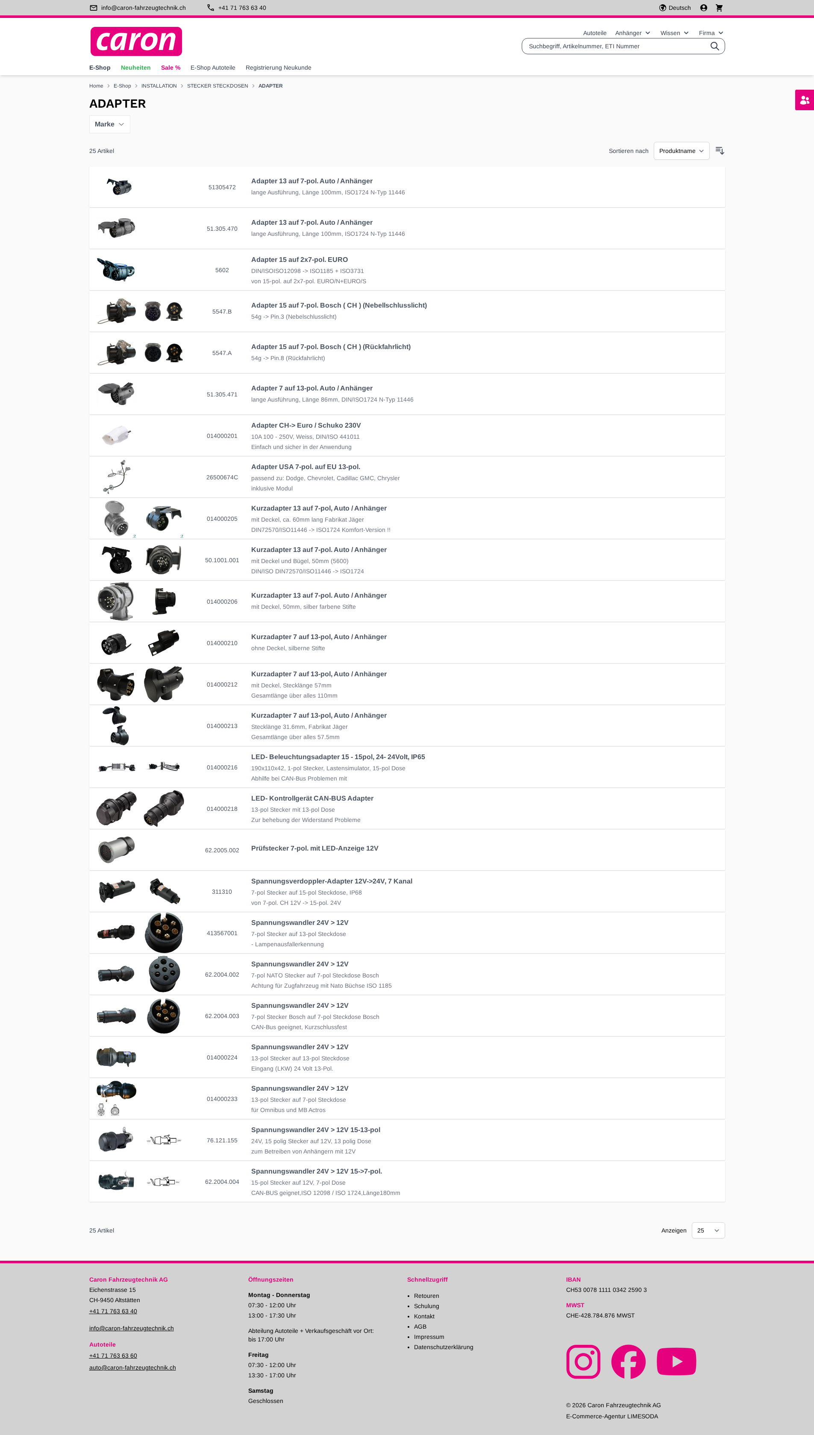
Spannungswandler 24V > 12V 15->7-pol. (316, 1171)
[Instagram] (583, 1361)
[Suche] (715, 46)
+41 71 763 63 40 (113, 1311)
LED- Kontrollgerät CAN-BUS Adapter (312, 798)
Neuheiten (136, 67)
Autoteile (595, 32)
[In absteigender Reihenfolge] (720, 151)
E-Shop (100, 67)
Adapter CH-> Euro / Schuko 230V (306, 425)
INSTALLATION (159, 86)
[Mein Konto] (704, 7)
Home (96, 86)
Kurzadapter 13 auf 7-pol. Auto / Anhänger (319, 549)
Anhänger (628, 32)
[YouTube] (676, 1361)
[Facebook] (628, 1361)
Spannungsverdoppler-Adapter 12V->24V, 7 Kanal (331, 881)
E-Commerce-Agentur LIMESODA (612, 1416)
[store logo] (136, 41)
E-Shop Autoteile (213, 67)
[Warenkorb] (719, 7)
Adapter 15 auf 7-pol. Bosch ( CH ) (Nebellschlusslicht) (339, 305)
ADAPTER (271, 86)
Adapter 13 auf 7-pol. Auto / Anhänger (312, 181)
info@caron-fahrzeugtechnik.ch (131, 1328)
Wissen (670, 32)
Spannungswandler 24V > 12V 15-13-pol (315, 1129)
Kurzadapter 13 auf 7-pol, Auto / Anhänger (319, 508)
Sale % (170, 67)
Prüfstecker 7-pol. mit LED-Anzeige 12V (315, 848)
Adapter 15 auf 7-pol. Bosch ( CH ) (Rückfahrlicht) (331, 346)
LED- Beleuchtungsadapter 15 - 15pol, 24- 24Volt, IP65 (338, 756)
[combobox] (623, 46)
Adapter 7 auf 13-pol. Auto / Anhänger (312, 388)
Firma (707, 32)
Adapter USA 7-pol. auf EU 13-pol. (305, 466)
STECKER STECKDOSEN (217, 86)
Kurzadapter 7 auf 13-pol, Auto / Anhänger (319, 636)
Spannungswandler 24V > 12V (300, 922)
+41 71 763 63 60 (113, 1355)
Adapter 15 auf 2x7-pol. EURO (299, 259)
